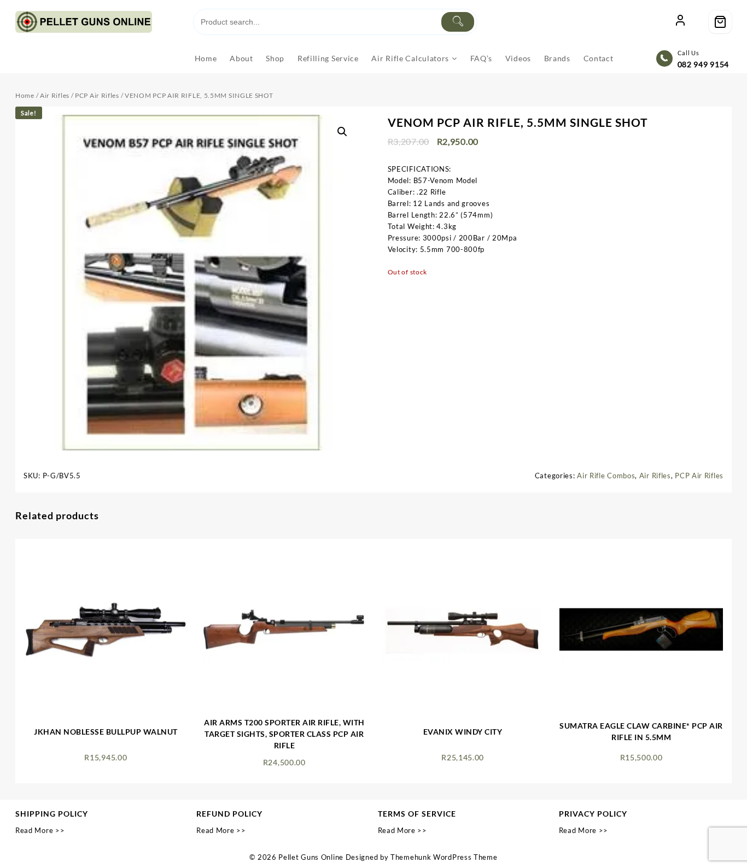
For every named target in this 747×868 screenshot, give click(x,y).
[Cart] (720, 21)
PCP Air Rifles (97, 95)
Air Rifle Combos (606, 475)
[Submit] (457, 22)
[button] (342, 132)
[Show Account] (680, 22)
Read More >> (40, 830)
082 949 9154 (703, 64)
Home (24, 95)
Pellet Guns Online (310, 857)
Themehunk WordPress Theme (444, 857)
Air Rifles (54, 95)
